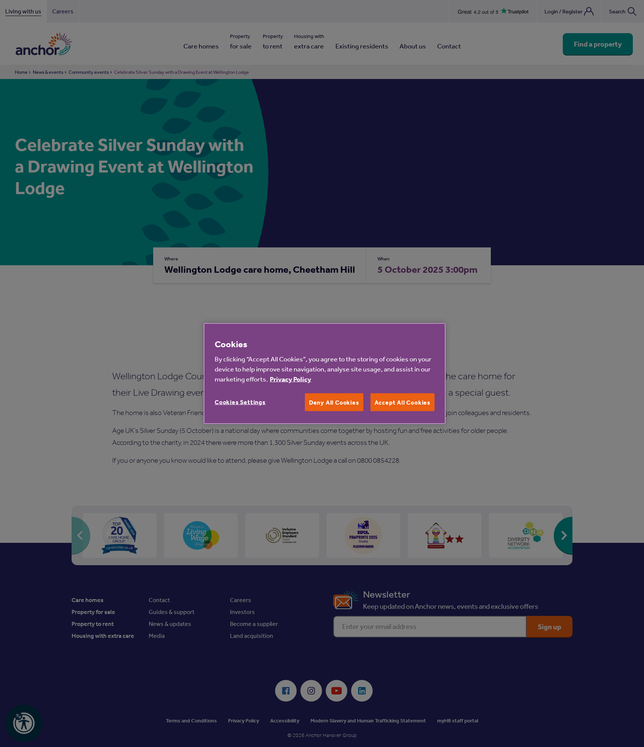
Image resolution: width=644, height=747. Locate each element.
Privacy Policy (290, 379)
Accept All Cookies (402, 402)
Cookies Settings (240, 402)
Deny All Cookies (334, 402)
